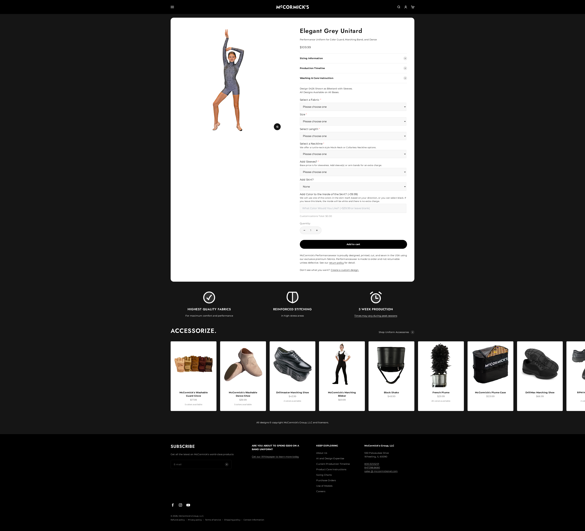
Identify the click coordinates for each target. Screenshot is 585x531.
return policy (336, 262)
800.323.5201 (371, 463)
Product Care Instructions (331, 469)
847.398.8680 (372, 467)
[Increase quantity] (316, 230)
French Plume (441, 392)
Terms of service (213, 520)
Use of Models (324, 485)
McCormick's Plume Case (490, 392)
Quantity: (305, 223)
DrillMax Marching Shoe (540, 392)
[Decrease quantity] (304, 230)
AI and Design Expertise (330, 458)
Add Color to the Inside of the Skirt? (329, 194)
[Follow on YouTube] (188, 505)
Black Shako (391, 392)
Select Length (309, 129)
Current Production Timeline (333, 463)
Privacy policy (195, 520)
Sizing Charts (324, 474)
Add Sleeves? (308, 161)
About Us (321, 452)
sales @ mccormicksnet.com (381, 471)
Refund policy (178, 520)
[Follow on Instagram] (180, 505)
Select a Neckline (311, 143)
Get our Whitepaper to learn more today (275, 456)
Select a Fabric (309, 99)
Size (302, 114)
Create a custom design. (345, 270)
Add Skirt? (307, 179)
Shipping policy (232, 520)
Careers (320, 491)
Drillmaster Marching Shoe (292, 392)
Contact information (253, 520)
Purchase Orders (326, 480)
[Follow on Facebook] (173, 505)
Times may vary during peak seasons (375, 315)
